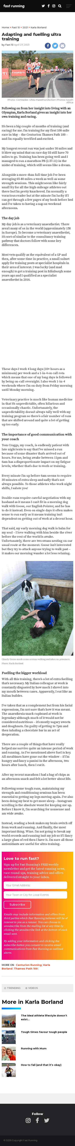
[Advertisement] (37, 322)
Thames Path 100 (26, 968)
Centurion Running (29, 965)
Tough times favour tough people (44, 1032)
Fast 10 (16, 27)
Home (5, 27)
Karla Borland (38, 27)
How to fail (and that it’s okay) (41, 1064)
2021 (25, 27)
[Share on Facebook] (48, 46)
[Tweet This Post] (55, 46)
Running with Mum (34, 1048)
